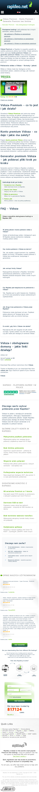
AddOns (31, 730)
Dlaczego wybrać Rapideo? (10, 729)
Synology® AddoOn (8, 734)
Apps (25, 730)
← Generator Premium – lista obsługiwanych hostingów (17, 24)
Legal (24, 735)
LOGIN (36, 12)
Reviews (4, 735)
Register (19, 730)
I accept (15, 697)
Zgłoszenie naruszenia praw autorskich (14, 737)
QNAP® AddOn (21, 734)
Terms (11, 735)
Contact (18, 735)
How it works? (19, 732)
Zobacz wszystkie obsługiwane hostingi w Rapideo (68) (18, 217)
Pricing (11, 732)
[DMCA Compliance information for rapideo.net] (7, 789)
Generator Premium (8, 730)
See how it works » (19, 756)
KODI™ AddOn (32, 734)
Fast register (19, 645)
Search (4, 732)
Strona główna (25, 729)
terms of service (17, 697)
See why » (10, 714)
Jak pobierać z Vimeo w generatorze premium (20, 43)
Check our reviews (6, 100)
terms (28, 777)
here (26, 785)
